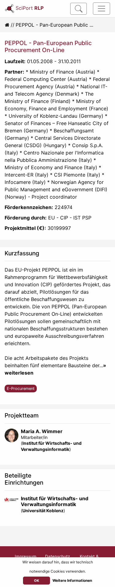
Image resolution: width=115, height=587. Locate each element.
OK (36, 580)
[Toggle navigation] (101, 8)
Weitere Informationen (72, 580)
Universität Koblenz (42, 510)
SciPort (30, 8)
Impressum (25, 556)
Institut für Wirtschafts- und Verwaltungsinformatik (54, 501)
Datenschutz (57, 556)
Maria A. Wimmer (42, 431)
